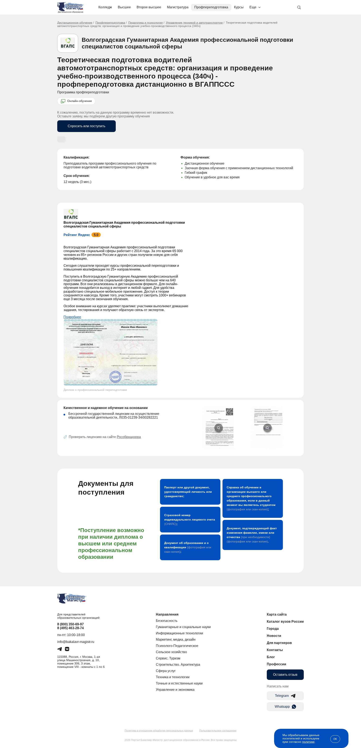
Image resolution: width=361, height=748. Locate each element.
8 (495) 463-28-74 (70, 628)
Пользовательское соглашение (217, 730)
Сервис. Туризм (168, 658)
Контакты (275, 650)
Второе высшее (149, 7)
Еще (252, 7)
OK (335, 739)
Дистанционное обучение (74, 22)
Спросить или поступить (86, 126)
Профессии (276, 664)
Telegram (282, 695)
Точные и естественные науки (179, 683)
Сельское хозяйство (171, 652)
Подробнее (72, 317)
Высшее (124, 7)
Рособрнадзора (129, 437)
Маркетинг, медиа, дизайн (176, 639)
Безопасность (166, 620)
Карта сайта (277, 614)
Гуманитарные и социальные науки (183, 627)
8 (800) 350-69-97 (70, 624)
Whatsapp (282, 706)
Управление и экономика (175, 689)
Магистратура (177, 7)
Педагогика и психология (145, 22)
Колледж (105, 7)
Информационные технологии (179, 633)
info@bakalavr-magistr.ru (75, 642)
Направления (167, 614)
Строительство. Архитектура (178, 664)
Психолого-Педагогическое (177, 646)
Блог (271, 657)
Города (273, 628)
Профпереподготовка (211, 7)
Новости (274, 636)
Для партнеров (279, 643)
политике (308, 741)
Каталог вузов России (285, 621)
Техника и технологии (172, 677)
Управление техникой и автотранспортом (194, 22)
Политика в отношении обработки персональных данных (159, 730)
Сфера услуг (166, 671)
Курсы (239, 7)
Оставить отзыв (285, 674)
